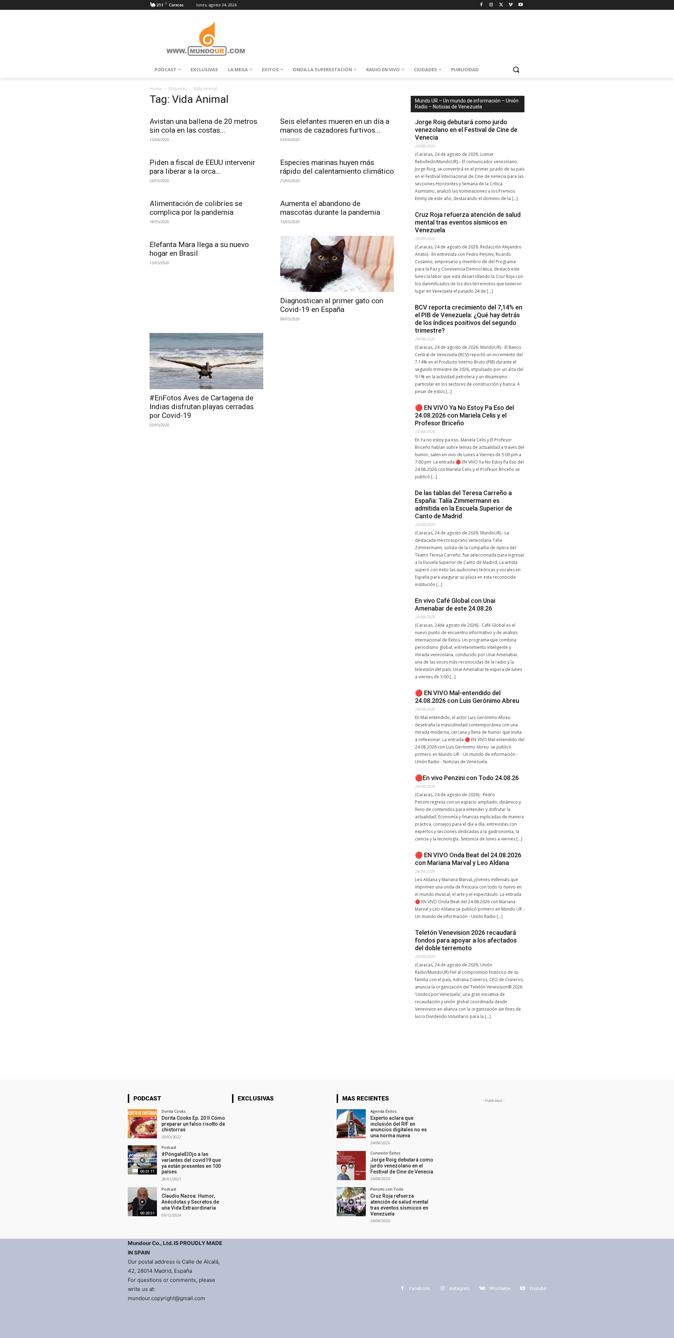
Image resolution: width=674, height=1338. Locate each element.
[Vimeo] (511, 5)
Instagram (459, 1288)
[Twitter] (501, 5)
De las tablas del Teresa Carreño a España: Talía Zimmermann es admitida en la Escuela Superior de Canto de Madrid (463, 504)
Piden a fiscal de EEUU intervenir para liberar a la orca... (202, 166)
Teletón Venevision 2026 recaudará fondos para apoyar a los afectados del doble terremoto (466, 940)
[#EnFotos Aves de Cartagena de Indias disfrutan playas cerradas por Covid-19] (206, 361)
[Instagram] (491, 5)
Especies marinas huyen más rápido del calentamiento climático (337, 166)
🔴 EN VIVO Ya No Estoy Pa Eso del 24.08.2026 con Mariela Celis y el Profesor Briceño (464, 415)
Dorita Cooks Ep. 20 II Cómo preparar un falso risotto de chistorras (193, 1124)
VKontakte (499, 1288)
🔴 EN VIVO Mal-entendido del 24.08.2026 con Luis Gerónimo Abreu (468, 696)
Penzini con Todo (386, 1189)
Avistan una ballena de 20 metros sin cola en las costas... (203, 125)
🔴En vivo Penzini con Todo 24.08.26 (467, 777)
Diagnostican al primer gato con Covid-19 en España (331, 305)
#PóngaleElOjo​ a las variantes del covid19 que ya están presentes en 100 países (191, 1162)
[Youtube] (520, 5)
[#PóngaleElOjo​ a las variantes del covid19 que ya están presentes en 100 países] (142, 1159)
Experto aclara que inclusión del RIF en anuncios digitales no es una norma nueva (398, 1126)
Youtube (537, 1288)
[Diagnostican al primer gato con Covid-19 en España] (337, 264)
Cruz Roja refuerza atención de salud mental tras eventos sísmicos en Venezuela (468, 222)
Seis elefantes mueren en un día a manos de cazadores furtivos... (334, 125)
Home (156, 89)
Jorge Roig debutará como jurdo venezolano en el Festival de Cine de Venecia (466, 129)
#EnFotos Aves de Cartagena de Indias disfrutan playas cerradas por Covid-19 (202, 407)
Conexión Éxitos (385, 1153)
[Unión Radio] (206, 39)
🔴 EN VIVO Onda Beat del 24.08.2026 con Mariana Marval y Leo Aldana (468, 858)
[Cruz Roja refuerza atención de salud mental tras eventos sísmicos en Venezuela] (351, 1201)
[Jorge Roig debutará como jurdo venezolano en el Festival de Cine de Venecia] (351, 1165)
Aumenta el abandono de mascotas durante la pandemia (330, 208)
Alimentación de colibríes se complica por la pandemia (196, 208)
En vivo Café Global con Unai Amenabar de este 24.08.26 (455, 604)
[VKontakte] (482, 1288)
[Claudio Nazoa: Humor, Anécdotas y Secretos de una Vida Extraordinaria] (142, 1201)
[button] (516, 69)
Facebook (419, 1288)
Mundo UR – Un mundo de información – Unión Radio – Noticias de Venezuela (466, 103)
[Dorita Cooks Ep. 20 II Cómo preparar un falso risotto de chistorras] (142, 1123)
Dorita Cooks (173, 1111)
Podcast (168, 1147)
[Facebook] (481, 5)
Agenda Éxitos (383, 1111)
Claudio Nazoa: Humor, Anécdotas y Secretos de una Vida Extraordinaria (190, 1202)
